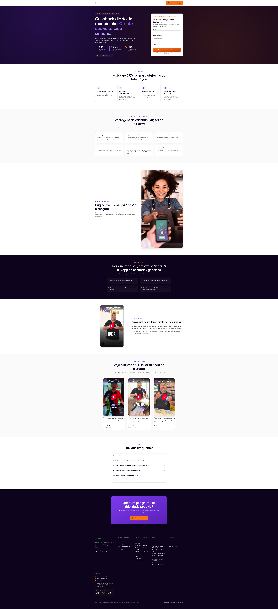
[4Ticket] (99, 3)
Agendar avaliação (175, 3)
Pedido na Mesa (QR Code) (158, 562)
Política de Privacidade (169, 602)
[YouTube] (96, 551)
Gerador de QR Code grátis (141, 540)
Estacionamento (156, 567)
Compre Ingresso (112, 3)
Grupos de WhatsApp (174, 546)
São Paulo (120, 3)
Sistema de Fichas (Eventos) (158, 553)
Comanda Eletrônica (122, 549)
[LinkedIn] (106, 551)
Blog (160, 3)
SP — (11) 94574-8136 (102, 578)
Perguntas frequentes (174, 542)
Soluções (126, 3)
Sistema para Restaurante (124, 540)
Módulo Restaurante (157, 540)
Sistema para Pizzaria (123, 542)
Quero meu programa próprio (166, 50)
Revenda (154, 569)
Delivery (154, 544)
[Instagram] (99, 551)
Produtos (133, 3)
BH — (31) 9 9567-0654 (102, 576)
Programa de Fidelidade (157, 564)
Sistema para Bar (122, 544)
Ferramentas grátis (152, 3)
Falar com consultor (140, 518)
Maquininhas (141, 3)
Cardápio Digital (155, 542)
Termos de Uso (179, 602)
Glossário (171, 544)
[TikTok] (103, 551)
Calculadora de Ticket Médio (141, 545)
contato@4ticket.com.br (102, 581)
